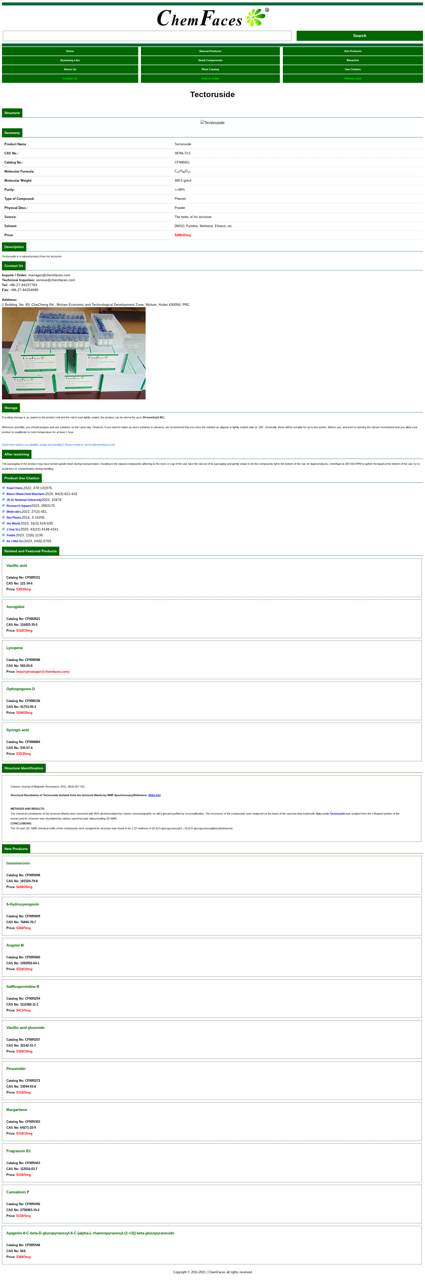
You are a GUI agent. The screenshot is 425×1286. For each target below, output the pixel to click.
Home (70, 51)
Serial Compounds (210, 60)
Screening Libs (70, 60)
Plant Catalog (210, 69)
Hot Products (353, 51)
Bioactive (353, 60)
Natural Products (210, 51)
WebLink (154, 795)
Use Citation (353, 69)
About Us (70, 69)
